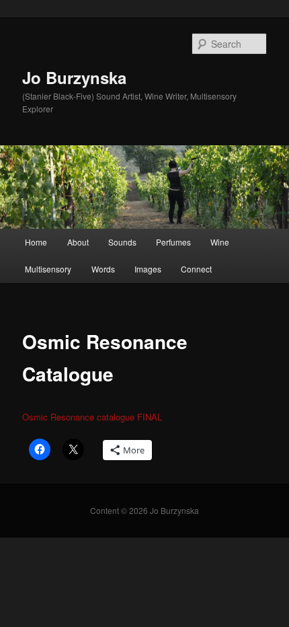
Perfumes (173, 242)
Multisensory (48, 268)
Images (147, 268)
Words (103, 268)
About (78, 242)
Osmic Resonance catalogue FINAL (92, 416)
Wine (219, 242)
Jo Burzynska (74, 77)
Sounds (122, 242)
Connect (196, 268)
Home (36, 242)
